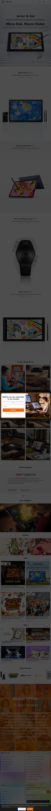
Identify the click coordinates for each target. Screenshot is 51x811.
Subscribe (13, 410)
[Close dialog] (48, 394)
